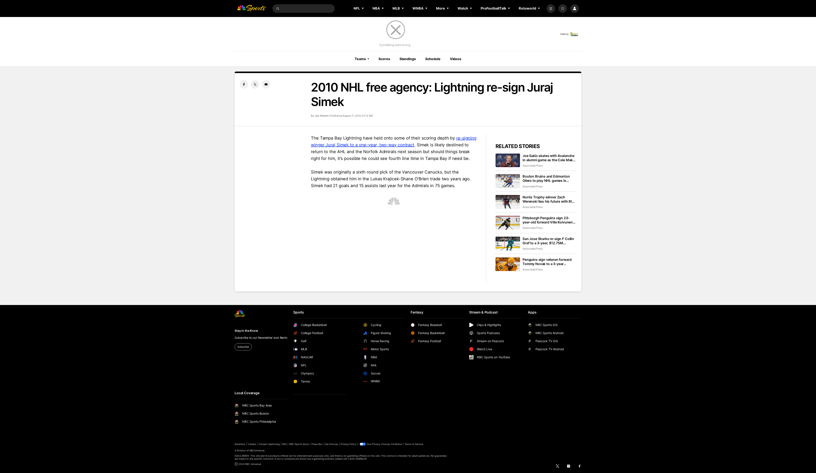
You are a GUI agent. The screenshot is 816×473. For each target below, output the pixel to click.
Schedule (433, 59)
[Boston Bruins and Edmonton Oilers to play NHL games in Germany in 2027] (508, 181)
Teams (360, 59)
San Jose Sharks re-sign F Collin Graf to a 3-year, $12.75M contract (548, 241)
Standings (408, 59)
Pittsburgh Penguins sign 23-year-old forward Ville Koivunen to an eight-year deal (548, 220)
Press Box (317, 444)
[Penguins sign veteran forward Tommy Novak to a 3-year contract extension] (508, 264)
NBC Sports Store (299, 444)
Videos (455, 59)
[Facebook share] (244, 84)
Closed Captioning (269, 444)
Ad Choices (331, 444)
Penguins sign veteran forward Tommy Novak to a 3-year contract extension (547, 261)
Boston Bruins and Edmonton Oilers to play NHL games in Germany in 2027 (546, 178)
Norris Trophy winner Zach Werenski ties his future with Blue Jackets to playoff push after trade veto (549, 199)
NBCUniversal (257, 450)
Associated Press (533, 165)
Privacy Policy (348, 444)
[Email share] (266, 84)
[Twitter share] (255, 84)
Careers (252, 444)
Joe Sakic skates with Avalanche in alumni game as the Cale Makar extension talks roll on (549, 158)
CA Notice (396, 444)
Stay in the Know (246, 330)
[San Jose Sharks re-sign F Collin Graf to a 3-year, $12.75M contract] (508, 243)
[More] (551, 8)
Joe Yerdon (321, 115)
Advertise (240, 444)
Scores (384, 59)
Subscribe (243, 346)
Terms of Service (414, 444)
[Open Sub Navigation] (363, 8)
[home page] (251, 8)
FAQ (284, 444)
